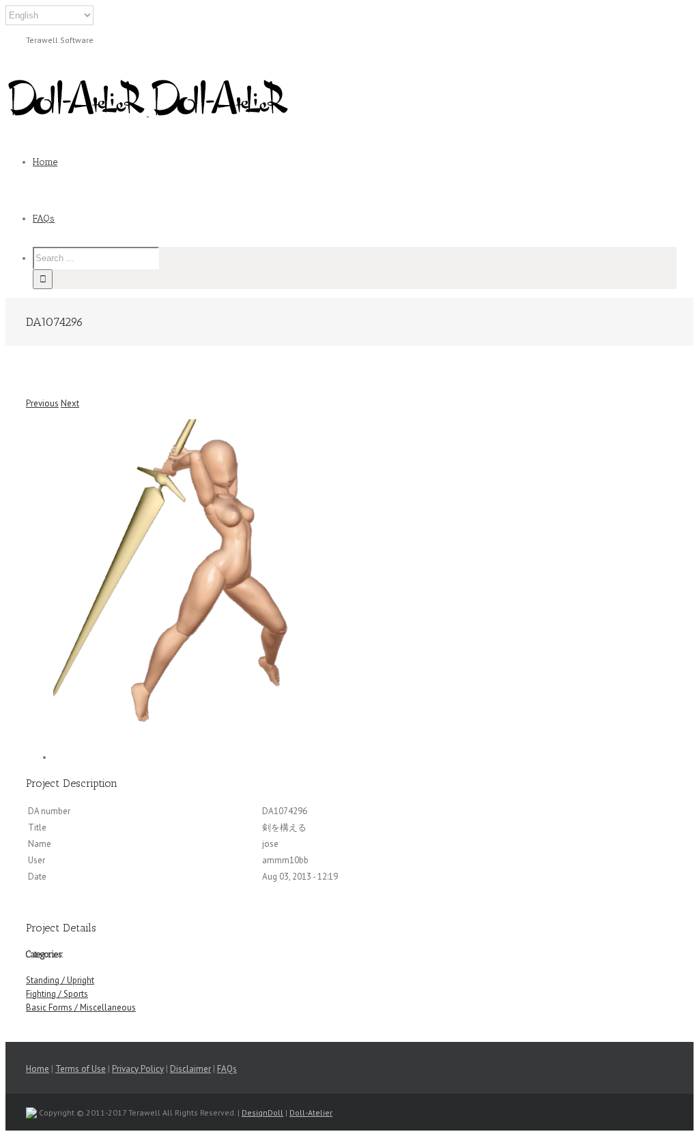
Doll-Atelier (310, 1112)
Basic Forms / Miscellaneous (81, 1007)
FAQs (227, 1069)
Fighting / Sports (57, 994)
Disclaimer (190, 1069)
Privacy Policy (138, 1069)
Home (37, 1069)
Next (70, 403)
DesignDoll (262, 1112)
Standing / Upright (60, 980)
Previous (42, 403)
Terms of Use (80, 1069)
